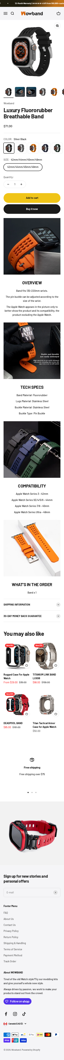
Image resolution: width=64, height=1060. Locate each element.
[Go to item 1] (9, 92)
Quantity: (9, 177)
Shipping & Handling (15, 943)
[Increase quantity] (21, 184)
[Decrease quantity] (8, 184)
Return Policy (11, 937)
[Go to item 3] (31, 92)
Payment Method (13, 955)
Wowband (9, 103)
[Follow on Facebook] (6, 1014)
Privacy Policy (11, 930)
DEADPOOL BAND (13, 723)
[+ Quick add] (26, 665)
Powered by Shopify (31, 1050)
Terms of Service (13, 949)
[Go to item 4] (43, 92)
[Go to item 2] (20, 92)
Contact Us (10, 924)
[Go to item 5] (54, 92)
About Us (9, 918)
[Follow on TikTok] (24, 1014)
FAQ (6, 912)
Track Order (10, 961)
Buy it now (32, 208)
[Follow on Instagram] (15, 1014)
